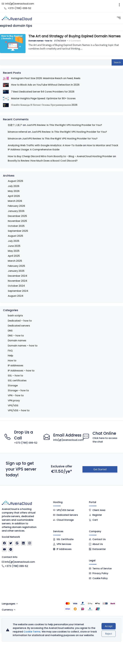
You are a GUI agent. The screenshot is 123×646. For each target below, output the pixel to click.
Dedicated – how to (20, 320)
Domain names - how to (40, 40)
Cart (95, 519)
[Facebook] (4, 543)
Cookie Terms (32, 631)
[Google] (17, 543)
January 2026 (16, 211)
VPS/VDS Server (65, 510)
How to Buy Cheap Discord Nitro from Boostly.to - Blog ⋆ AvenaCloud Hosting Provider (60, 156)
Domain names (17, 340)
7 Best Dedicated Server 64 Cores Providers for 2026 (42, 91)
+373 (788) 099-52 (25, 443)
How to (12, 360)
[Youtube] (4, 550)
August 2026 (15, 181)
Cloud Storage (65, 519)
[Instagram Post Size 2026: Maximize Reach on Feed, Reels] (6, 78)
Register (97, 515)
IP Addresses (64, 549)
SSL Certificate (65, 539)
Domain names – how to (23, 345)
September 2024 (18, 291)
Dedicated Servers (67, 515)
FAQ (10, 350)
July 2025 (13, 241)
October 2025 (16, 226)
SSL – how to (15, 375)
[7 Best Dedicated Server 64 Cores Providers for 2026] (6, 92)
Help (10, 355)
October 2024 (16, 286)
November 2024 (17, 281)
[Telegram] (10, 550)
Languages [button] (8, 603)
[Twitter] (10, 543)
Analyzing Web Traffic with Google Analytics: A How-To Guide (45, 145)
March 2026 (15, 201)
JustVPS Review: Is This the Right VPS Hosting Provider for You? (64, 125)
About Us (97, 544)
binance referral (17, 132)
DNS (10, 330)
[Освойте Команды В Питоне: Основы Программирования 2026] (6, 105)
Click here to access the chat (105, 439)
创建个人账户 (15, 125)
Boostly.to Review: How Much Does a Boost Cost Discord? (43, 160)
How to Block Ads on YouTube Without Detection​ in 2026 (45, 84)
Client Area (98, 510)
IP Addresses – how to (21, 370)
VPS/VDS (13, 405)
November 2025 (17, 221)
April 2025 (14, 256)
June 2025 (14, 246)
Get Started (99, 469)
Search (117, 62)
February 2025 (16, 266)
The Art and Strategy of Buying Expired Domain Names (74, 36)
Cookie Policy (100, 578)
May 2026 (14, 191)
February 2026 (16, 206)
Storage (13, 385)
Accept (108, 626)
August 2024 (15, 296)
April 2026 (14, 196)
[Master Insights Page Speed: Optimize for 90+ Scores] (6, 98)
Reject (108, 633)
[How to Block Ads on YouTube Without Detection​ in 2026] (6, 85)
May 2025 (14, 251)
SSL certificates (17, 380)
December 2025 (17, 216)
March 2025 (15, 261)
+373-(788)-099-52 (19, 8)
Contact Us (99, 539)
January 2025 (16, 271)
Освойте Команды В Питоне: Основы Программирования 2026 (44, 105)
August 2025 (15, 236)
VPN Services (64, 544)
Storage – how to (18, 390)
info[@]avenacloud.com (19, 3)
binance (13, 138)
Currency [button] (7, 609)
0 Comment (75, 40)
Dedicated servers (19, 325)
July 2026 (13, 186)
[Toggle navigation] (119, 6)
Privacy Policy (100, 573)
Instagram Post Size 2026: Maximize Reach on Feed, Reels (45, 78)
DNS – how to (16, 335)
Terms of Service (102, 568)
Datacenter (99, 549)
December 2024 (17, 276)
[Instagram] (29, 543)
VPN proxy (14, 400)
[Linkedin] (23, 543)
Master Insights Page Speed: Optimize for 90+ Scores (43, 98)
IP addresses (15, 365)
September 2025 (18, 231)
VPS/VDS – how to (19, 410)
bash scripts (15, 315)
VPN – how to (16, 395)
